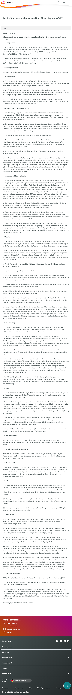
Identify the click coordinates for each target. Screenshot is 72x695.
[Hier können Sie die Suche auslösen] (58, 2)
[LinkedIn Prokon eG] (65, 641)
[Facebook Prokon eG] (69, 641)
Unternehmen (6, 674)
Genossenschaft (7, 647)
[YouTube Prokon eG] (62, 641)
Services (4, 668)
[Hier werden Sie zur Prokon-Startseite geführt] (7, 2)
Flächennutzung (7, 657)
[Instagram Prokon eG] (58, 641)
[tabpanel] (36, 320)
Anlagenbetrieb (7, 663)
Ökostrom (5, 652)
